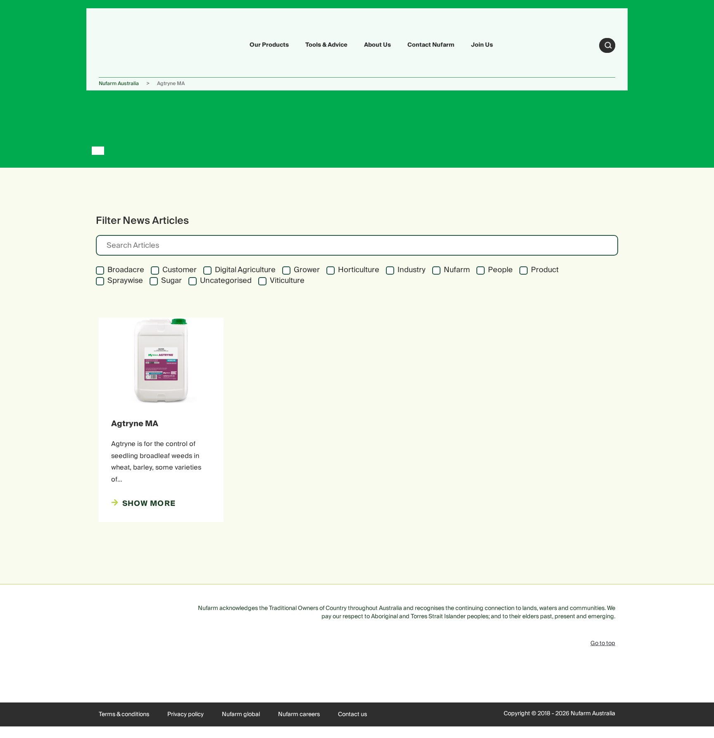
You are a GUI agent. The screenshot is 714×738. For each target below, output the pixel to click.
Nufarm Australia (119, 83)
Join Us (482, 45)
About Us (377, 45)
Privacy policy (185, 714)
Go (608, 45)
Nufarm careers (299, 714)
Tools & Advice (326, 45)
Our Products (269, 45)
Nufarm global (241, 714)
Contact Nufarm (431, 45)
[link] (118, 44)
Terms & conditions (124, 714)
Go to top (602, 643)
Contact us (352, 714)
